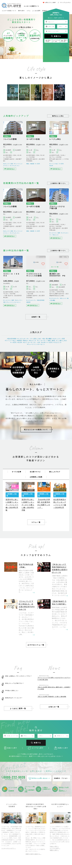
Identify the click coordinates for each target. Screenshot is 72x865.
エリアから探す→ (55, 848)
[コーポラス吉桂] (36, 147)
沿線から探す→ (54, 846)
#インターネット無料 (54, 233)
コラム (29, 10)
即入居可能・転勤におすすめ (48, 95)
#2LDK (51, 165)
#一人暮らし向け (36, 338)
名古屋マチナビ (35, 471)
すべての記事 (16, 471)
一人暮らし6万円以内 (13, 96)
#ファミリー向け (53, 163)
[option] (12, 92)
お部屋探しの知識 (36, 477)
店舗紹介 (44, 10)
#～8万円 (61, 163)
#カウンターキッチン (30, 342)
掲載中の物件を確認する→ (33, 854)
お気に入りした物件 (50, 2)
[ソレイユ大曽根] (12, 147)
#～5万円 (50, 342)
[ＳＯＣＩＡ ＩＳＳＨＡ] (12, 281)
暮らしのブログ (54, 471)
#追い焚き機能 (47, 338)
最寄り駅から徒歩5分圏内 (36, 96)
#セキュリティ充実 (8, 163)
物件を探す (21, 10)
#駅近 (27, 163)
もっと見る (58, 116)
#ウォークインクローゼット (13, 302)
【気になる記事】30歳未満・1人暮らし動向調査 (51, 696)
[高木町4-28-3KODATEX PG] (59, 281)
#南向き (25, 340)
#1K (39, 342)
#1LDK (43, 342)
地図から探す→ (54, 850)
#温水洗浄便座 (40, 300)
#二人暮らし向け (61, 340)
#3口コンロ (55, 235)
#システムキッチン (15, 165)
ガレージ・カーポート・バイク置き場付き (59, 94)
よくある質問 (36, 10)
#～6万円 (37, 163)
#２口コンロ (58, 342)
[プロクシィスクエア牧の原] (59, 214)
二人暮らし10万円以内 (24, 96)
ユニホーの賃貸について (9, 10)
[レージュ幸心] (59, 147)
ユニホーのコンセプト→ (8, 848)
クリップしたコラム (65, 2)
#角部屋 (32, 163)
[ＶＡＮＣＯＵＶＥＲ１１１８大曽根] (36, 281)
